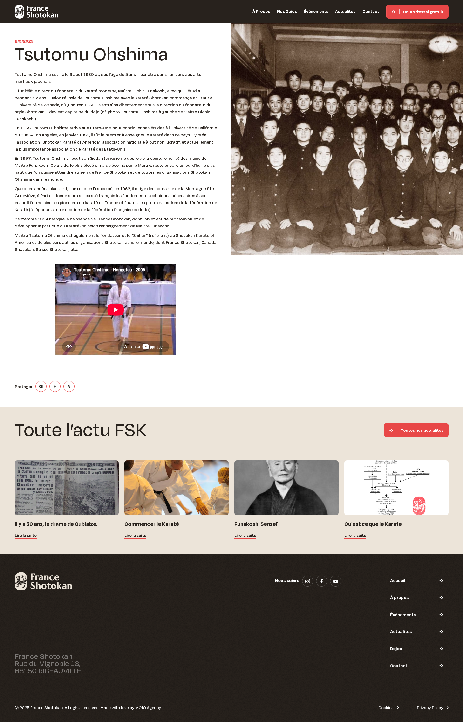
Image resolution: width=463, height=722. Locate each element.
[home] (37, 12)
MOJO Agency (148, 707)
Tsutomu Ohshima (33, 74)
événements (316, 11)
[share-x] (69, 386)
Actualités (345, 11)
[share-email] (41, 386)
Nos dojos (287, 11)
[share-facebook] (55, 386)
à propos (261, 11)
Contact (370, 11)
